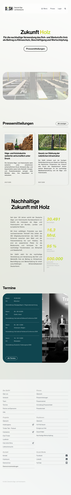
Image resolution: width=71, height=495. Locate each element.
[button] (65, 9)
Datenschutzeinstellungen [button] (10, 466)
